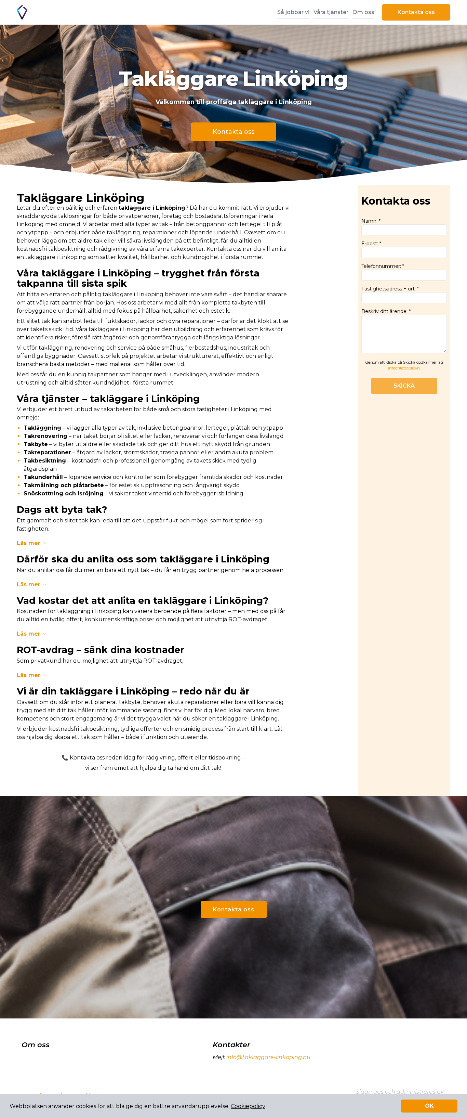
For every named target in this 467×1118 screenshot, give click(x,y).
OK (429, 1106)
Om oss (363, 12)
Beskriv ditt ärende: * (386, 311)
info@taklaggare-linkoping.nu (268, 1057)
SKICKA (404, 385)
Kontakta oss (416, 12)
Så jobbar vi (293, 12)
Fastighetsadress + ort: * (390, 289)
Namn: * (371, 221)
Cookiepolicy (248, 1106)
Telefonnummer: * (382, 266)
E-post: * (371, 243)
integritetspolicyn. (404, 368)
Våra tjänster (330, 12)
